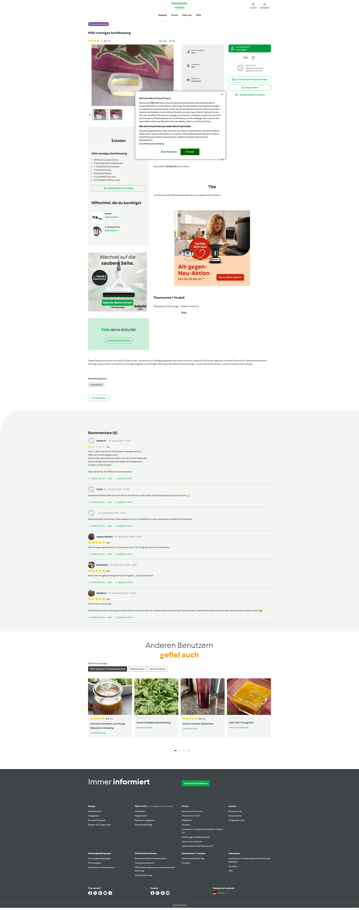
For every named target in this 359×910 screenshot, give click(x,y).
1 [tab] (175, 750)
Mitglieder (187, 820)
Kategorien (93, 815)
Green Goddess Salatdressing (154, 722)
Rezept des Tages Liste (99, 824)
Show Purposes (169, 151)
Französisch (96, 384)
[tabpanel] (179, 715)
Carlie (253, 65)
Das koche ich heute (192, 841)
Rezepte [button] (162, 15)
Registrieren (141, 815)
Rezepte (186, 824)
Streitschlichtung (143, 875)
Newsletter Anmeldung (195, 783)
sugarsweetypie (104, 536)
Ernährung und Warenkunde (196, 837)
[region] (180, 125)
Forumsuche (235, 815)
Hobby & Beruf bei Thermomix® (197, 846)
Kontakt (233, 866)
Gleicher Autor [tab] (137, 669)
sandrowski (146, 727)
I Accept (190, 151)
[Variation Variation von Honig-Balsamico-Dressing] (110, 696)
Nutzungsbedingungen (99, 858)
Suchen (232, 806)
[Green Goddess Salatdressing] (156, 696)
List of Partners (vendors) (151, 143)
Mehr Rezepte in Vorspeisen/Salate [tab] (107, 669)
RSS (231, 870)
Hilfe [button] (198, 15)
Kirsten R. (101, 440)
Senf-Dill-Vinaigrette (241, 722)
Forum (185, 806)
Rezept (91, 806)
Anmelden (140, 811)
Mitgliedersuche (237, 820)
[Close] (222, 94)
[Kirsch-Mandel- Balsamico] (203, 696)
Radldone (101, 593)
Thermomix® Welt (191, 815)
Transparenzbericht (145, 863)
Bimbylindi (102, 565)
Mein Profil (154, 806)
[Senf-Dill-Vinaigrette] (249, 696)
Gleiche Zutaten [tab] (157, 669)
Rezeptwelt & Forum (192, 811)
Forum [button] (174, 15)
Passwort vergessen (145, 820)
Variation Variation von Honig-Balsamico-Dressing (108, 725)
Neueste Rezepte (96, 820)
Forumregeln (94, 863)
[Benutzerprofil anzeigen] (240, 67)
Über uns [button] (186, 15)
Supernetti (93, 495)
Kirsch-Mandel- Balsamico (198, 723)
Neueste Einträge (143, 824)
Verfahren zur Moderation (101, 867)
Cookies (186, 863)
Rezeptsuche (94, 811)
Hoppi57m (192, 728)
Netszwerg (100, 732)
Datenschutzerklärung (193, 858)
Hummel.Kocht (240, 727)
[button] (253, 5)
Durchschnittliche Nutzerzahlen (151, 858)
